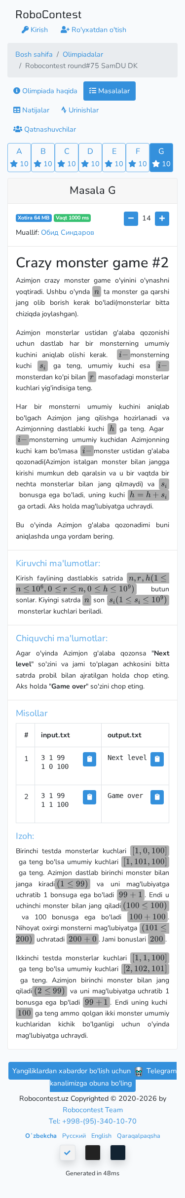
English (102, 1135)
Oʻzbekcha (41, 1135)
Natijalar (34, 110)
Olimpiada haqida (48, 91)
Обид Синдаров (67, 232)
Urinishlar (83, 110)
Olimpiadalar (83, 54)
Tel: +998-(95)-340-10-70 (93, 1121)
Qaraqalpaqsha (138, 1135)
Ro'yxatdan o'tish (98, 30)
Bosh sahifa (34, 54)
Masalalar (113, 91)
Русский (74, 1135)
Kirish (38, 30)
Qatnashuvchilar (49, 129)
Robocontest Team (93, 1110)
